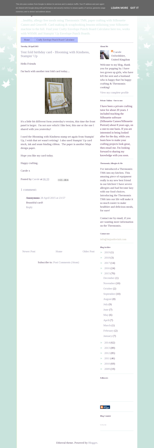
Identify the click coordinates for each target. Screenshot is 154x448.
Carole (117, 52)
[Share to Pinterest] (67, 180)
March (107, 325)
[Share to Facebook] (65, 180)
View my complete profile (114, 92)
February (108, 330)
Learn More (119, 7)
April (106, 320)
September (109, 293)
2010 (107, 363)
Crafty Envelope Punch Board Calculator (55, 39)
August (107, 299)
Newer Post (28, 251)
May (106, 314)
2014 (107, 342)
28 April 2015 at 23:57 (52, 197)
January (108, 335)
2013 (107, 347)
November (109, 283)
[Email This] (59, 180)
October (108, 288)
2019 (107, 252)
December (109, 277)
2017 (107, 262)
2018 (107, 257)
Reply (29, 207)
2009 (107, 368)
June (106, 309)
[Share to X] (63, 180)
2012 (107, 353)
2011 (107, 358)
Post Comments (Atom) (66, 262)
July (106, 304)
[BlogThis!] (61, 180)
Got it (134, 7)
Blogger (92, 442)
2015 (107, 273)
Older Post (88, 251)
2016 (107, 268)
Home (27, 39)
